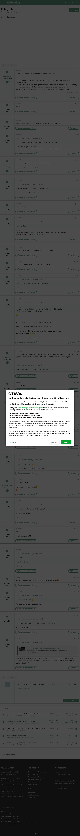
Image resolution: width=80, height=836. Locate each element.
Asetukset (54, 442)
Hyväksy (66, 442)
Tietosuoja (12, 442)
